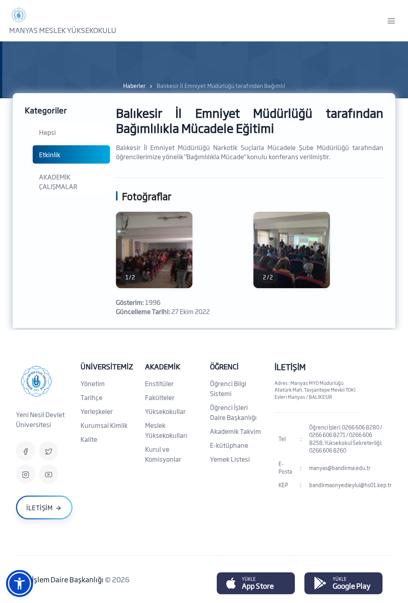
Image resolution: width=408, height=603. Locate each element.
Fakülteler (160, 397)
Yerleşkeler (96, 411)
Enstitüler (159, 383)
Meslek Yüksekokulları (166, 430)
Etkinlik (49, 154)
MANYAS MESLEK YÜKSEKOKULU (62, 30)
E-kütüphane (229, 445)
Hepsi (47, 132)
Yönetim (92, 383)
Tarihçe (91, 397)
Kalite (88, 439)
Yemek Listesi (230, 459)
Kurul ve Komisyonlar (163, 454)
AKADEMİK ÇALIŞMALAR (58, 181)
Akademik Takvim (235, 431)
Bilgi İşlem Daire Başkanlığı (60, 579)
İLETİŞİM (290, 367)
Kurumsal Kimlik (104, 425)
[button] (19, 583)
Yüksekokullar (165, 411)
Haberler (134, 85)
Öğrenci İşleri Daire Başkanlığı (233, 412)
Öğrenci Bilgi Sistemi (228, 388)
